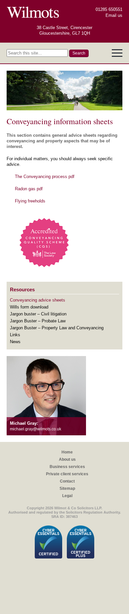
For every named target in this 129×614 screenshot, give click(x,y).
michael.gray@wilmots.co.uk (35, 429)
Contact (67, 481)
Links (15, 334)
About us (67, 459)
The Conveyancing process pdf (44, 176)
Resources (22, 289)
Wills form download (29, 307)
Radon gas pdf (29, 188)
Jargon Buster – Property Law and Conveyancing (57, 327)
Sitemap (67, 488)
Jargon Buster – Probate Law (37, 320)
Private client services (67, 474)
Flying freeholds (30, 201)
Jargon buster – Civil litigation (38, 313)
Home (67, 452)
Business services (67, 466)
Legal (67, 495)
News (15, 341)
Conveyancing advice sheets (37, 300)
